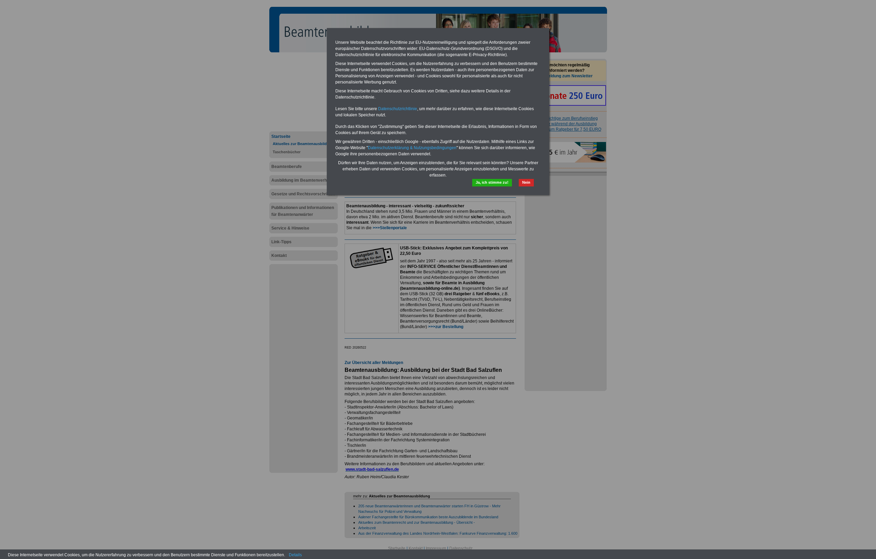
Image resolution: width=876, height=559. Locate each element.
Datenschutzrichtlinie (397, 108)
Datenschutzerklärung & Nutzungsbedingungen (412, 147)
